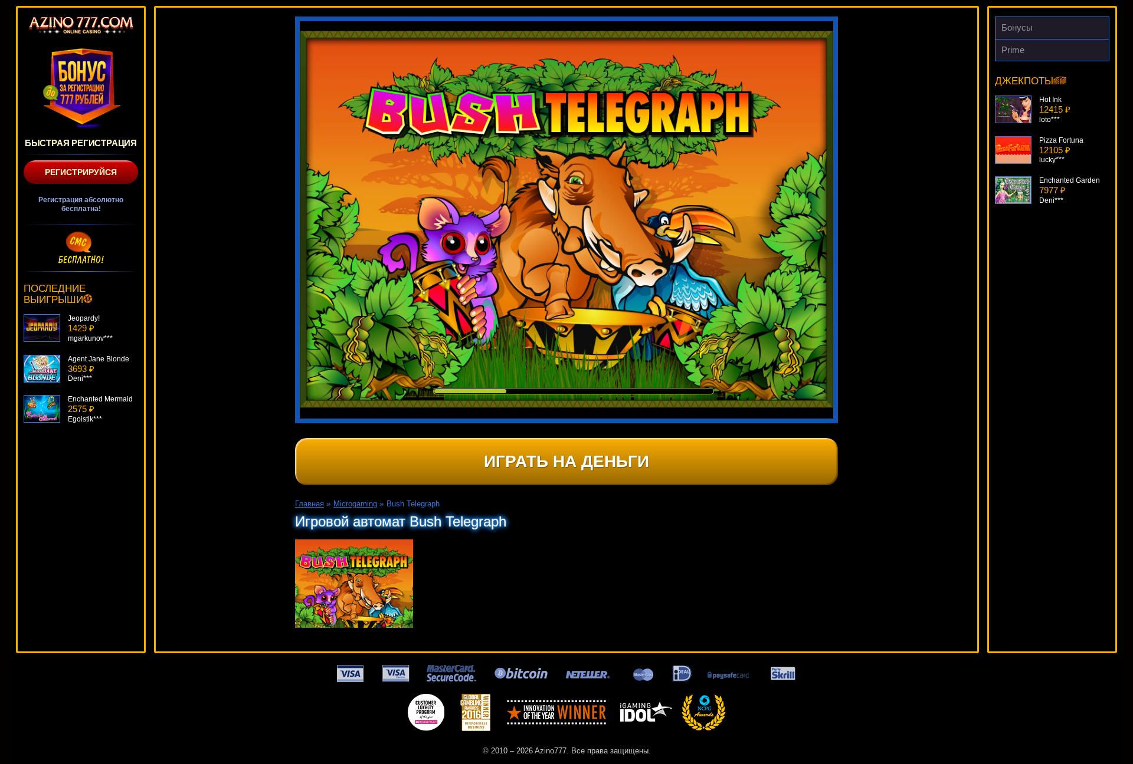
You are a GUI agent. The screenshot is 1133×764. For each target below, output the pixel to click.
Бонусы (1017, 27)
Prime (1012, 50)
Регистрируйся (81, 172)
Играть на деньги (566, 461)
